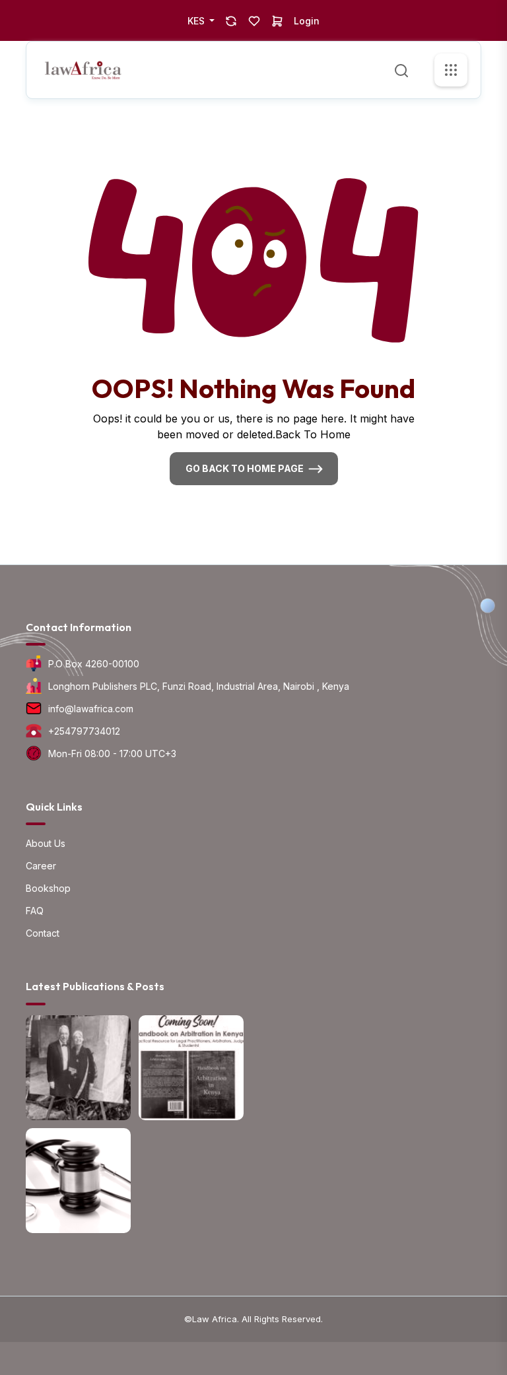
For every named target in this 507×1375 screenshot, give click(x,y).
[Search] (401, 69)
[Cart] (277, 20)
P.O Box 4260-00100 (93, 663)
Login (307, 20)
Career (41, 865)
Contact (42, 933)
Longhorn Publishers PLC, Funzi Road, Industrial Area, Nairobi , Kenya (198, 686)
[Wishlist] (254, 20)
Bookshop (48, 888)
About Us (45, 843)
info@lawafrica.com (90, 708)
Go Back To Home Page (245, 468)
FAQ (35, 910)
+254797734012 (84, 731)
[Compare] (231, 20)
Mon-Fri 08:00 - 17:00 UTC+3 (112, 753)
